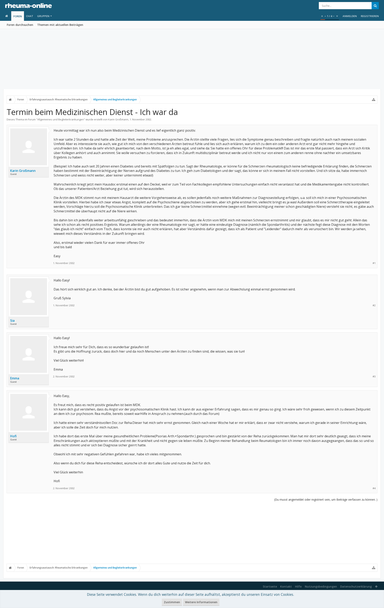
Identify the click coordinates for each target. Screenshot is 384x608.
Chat (29, 16)
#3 (374, 376)
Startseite (270, 586)
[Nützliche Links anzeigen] (373, 99)
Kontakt (286, 586)
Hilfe (298, 586)
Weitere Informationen (201, 602)
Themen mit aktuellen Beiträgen (60, 25)
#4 (374, 488)
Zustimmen (172, 602)
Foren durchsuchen (20, 25)
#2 (374, 305)
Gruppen (43, 16)
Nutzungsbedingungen (321, 586)
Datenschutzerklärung (356, 586)
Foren (17, 16)
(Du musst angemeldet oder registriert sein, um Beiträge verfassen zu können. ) (325, 499)
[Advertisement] (192, 59)
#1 (374, 263)
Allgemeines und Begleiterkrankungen (60, 119)
